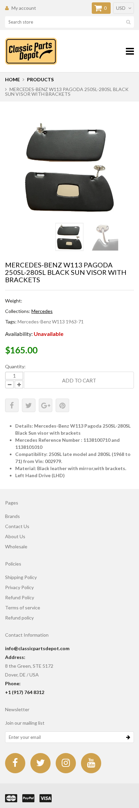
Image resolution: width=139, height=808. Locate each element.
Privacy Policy (19, 587)
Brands (12, 516)
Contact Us (17, 526)
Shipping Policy (21, 577)
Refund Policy (19, 597)
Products (40, 79)
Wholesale (16, 546)
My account (23, 8)
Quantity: (15, 366)
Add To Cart (79, 380)
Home (12, 79)
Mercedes (42, 311)
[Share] (12, 405)
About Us (15, 536)
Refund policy (19, 618)
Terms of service (22, 607)
